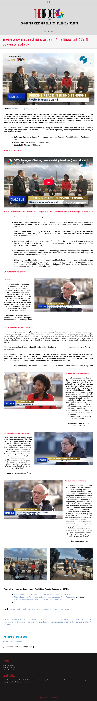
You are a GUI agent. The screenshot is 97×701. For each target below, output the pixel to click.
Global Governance (57, 609)
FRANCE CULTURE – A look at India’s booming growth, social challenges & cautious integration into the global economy (25, 622)
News (67, 609)
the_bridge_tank (31, 109)
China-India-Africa (16, 609)
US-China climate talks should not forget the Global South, (37, 594)
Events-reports (44, 609)
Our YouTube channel (13, 642)
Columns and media (30, 609)
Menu (49, 32)
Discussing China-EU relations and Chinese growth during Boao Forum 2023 (44, 597)
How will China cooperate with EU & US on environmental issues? (40, 600)
